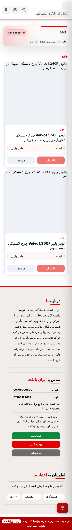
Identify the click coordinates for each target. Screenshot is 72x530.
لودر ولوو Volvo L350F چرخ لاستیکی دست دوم (36, 245)
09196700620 (22, 389)
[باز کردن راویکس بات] (62, 508)
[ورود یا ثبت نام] (6, 10)
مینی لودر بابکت (48, 41)
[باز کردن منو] (66, 6)
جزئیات (21, 160)
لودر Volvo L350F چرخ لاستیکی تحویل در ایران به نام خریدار (40, 137)
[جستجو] (24, 10)
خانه (64, 41)
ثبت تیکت (36, 435)
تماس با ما (36, 452)
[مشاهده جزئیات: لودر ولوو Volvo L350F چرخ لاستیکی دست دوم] (36, 201)
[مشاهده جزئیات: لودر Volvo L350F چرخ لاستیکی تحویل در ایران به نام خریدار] (36, 93)
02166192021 (22, 397)
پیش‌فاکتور (36, 444)
